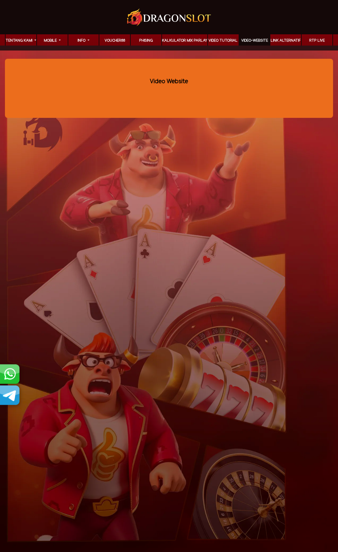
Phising (146, 40)
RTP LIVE (317, 40)
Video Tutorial (223, 40)
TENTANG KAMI (19, 40)
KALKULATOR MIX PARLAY (184, 40)
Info (82, 40)
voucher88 (115, 40)
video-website (254, 40)
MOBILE (51, 40)
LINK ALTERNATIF (286, 40)
